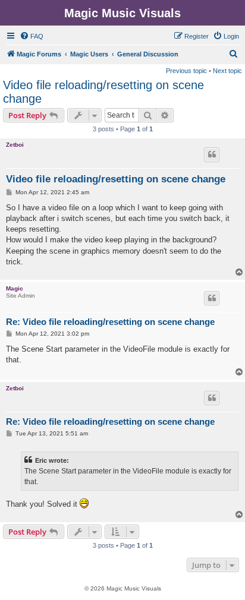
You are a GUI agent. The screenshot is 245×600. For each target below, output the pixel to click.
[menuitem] (31, 36)
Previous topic (186, 70)
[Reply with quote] (211, 154)
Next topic (227, 70)
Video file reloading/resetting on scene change (103, 91)
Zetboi (15, 144)
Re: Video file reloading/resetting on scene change (110, 322)
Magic (14, 288)
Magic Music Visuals (122, 13)
